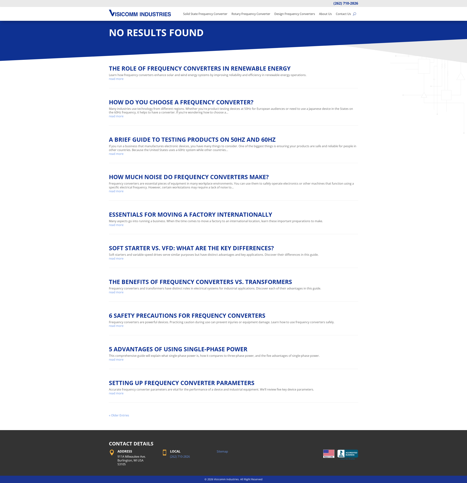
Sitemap (222, 451)
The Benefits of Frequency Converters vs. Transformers (200, 282)
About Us (325, 14)
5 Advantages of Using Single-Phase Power (178, 349)
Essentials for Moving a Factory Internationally (190, 214)
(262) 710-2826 (345, 3)
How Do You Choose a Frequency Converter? (181, 102)
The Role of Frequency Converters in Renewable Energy (200, 68)
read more (116, 79)
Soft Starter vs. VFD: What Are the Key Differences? (191, 248)
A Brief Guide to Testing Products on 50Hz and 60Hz (192, 139)
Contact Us (343, 14)
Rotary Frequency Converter (250, 14)
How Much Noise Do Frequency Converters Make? (189, 177)
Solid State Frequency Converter (205, 14)
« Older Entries (119, 415)
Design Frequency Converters (294, 14)
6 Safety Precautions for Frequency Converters (187, 315)
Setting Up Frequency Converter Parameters (181, 383)
